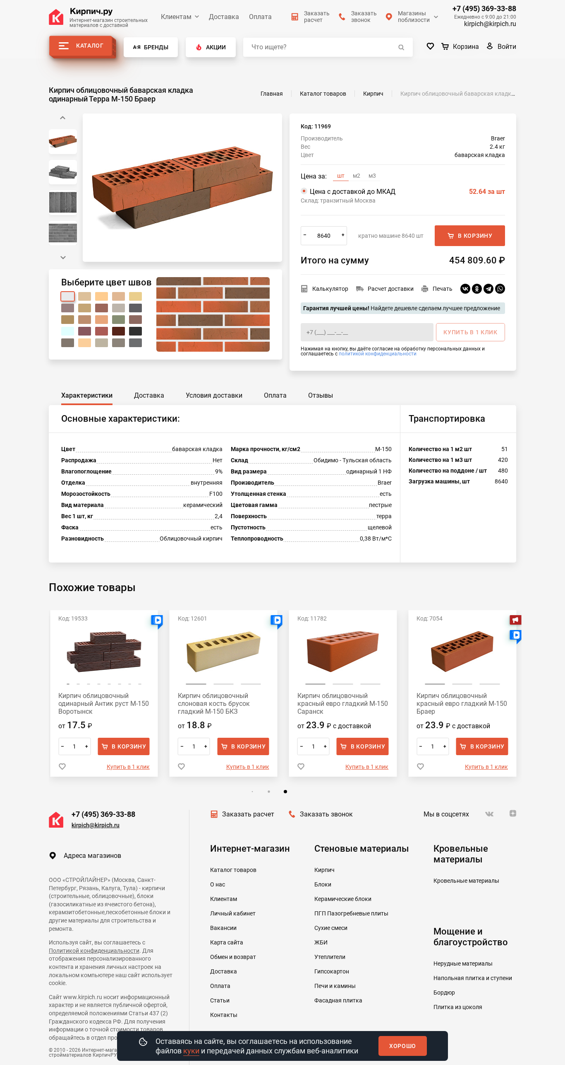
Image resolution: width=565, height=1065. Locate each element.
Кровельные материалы (466, 880)
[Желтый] (135, 296)
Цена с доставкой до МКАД (407, 192)
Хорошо (402, 1046)
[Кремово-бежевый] (101, 296)
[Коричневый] (135, 319)
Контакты (223, 1015)
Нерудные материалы (463, 963)
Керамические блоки (342, 899)
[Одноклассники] (477, 289)
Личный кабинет (233, 913)
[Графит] (135, 343)
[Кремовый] (84, 308)
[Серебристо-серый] (101, 343)
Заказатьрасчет (317, 16)
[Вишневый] (84, 331)
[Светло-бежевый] (84, 343)
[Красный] (101, 331)
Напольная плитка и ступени (472, 978)
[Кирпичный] (101, 308)
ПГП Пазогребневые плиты (351, 913)
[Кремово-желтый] (118, 296)
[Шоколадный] (118, 331)
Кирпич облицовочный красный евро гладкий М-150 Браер (462, 703)
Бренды (156, 47)
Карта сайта (226, 942)
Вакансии (223, 928)
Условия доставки (214, 395)
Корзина (466, 47)
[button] (63, 258)
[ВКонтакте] (465, 289)
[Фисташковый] (118, 319)
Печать (442, 288)
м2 (356, 175)
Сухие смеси (330, 928)
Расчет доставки (391, 288)
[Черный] (135, 331)
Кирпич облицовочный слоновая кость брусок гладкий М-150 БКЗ (214, 703)
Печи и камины (335, 986)
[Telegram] (488, 289)
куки (191, 1050)
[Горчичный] (67, 319)
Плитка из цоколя (457, 1007)
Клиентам (176, 17)
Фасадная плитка (338, 1000)
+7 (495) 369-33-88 (484, 9)
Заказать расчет (248, 814)
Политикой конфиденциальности (94, 950)
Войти (507, 47)
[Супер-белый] (67, 331)
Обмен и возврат (233, 957)
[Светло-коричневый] (84, 319)
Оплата (260, 17)
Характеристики (87, 395)
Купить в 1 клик (128, 766)
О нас (217, 884)
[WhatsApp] (500, 289)
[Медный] (101, 319)
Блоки (322, 884)
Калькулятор (330, 288)
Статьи (220, 1000)
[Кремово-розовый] (67, 308)
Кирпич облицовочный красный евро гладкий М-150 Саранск (342, 703)
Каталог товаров (233, 870)
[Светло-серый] (118, 308)
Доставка (224, 17)
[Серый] (67, 343)
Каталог (90, 45)
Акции (216, 47)
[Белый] (67, 296)
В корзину (475, 235)
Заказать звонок (326, 814)
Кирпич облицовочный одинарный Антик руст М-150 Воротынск (103, 703)
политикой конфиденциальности (378, 354)
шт (341, 175)
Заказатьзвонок (364, 16)
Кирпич (324, 870)
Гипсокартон (331, 971)
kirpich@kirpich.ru (490, 24)
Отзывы (320, 395)
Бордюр (444, 992)
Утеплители (329, 957)
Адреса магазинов (92, 856)
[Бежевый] (84, 296)
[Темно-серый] (135, 308)
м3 (372, 175)
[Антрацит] (118, 343)
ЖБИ (321, 942)
